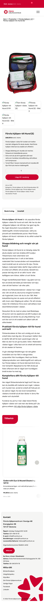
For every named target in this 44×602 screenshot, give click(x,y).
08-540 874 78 (14, 564)
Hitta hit (9, 551)
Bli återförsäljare (8, 571)
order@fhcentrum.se (21, 538)
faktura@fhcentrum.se (26, 541)
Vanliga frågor (8, 583)
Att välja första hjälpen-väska (26, 406)
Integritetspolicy (8, 574)
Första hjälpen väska (23, 191)
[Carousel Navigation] (21, 462)
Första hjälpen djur (17, 189)
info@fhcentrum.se (15, 536)
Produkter (13, 19)
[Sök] (39, 4)
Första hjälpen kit (10, 191)
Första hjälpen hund (29, 189)
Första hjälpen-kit (26, 19)
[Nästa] (37, 462)
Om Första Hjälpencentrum (12, 580)
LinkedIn (6, 589)
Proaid (32, 191)
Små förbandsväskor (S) (31, 187)
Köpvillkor (6, 577)
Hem (5, 19)
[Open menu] (38, 12)
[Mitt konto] (35, 4)
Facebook (6, 587)
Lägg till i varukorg (22, 177)
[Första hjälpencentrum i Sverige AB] (12, 12)
